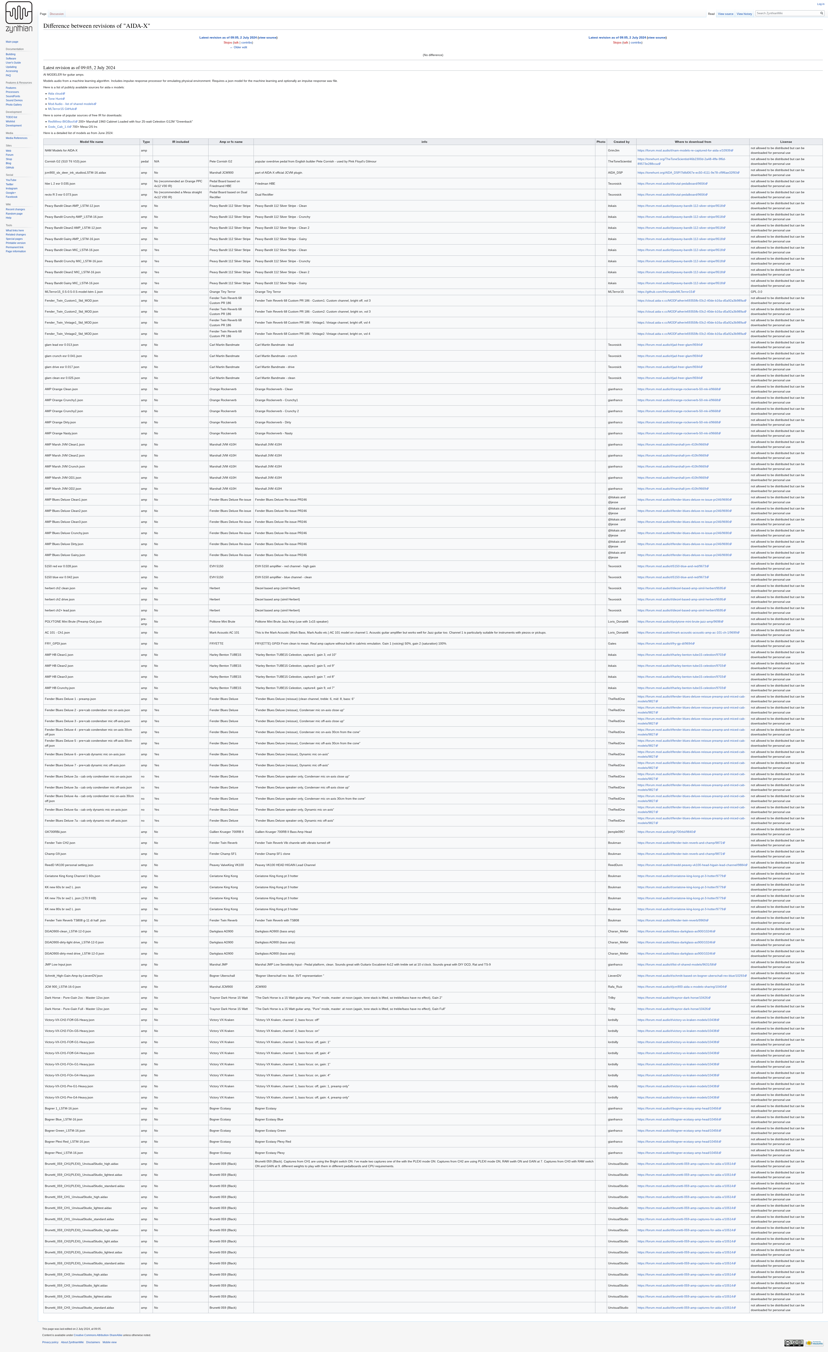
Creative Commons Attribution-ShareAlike (98, 1335)
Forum (9, 154)
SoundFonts (13, 96)
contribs (246, 42)
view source (267, 37)
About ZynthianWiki (72, 1342)
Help (8, 217)
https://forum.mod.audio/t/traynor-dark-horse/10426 (673, 997)
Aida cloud (55, 93)
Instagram (11, 188)
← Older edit (238, 47)
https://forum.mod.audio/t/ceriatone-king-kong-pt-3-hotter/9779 (680, 876)
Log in (821, 4)
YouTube (11, 180)
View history (744, 14)
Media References (16, 138)
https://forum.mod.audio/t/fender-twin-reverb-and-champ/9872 (680, 842)
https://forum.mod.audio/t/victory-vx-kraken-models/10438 (677, 1020)
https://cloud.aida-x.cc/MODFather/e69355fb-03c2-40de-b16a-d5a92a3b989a (691, 300)
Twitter (9, 184)
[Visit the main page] (19, 17)
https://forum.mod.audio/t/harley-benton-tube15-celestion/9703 (680, 654)
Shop (9, 159)
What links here (15, 230)
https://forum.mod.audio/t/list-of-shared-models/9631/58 (676, 964)
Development (14, 125)
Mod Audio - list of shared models (71, 104)
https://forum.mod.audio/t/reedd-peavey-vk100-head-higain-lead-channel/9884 (691, 865)
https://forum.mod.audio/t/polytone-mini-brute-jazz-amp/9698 (679, 621)
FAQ (8, 75)
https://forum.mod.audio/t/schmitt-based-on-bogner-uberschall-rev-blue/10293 (691, 975)
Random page (14, 213)
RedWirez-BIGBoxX (61, 121)
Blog (8, 163)
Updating (11, 67)
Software (11, 58)
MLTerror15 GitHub (61, 109)
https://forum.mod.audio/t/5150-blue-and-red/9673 (672, 566)
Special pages (14, 238)
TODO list (11, 117)
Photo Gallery (14, 104)
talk (236, 42)
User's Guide (13, 62)
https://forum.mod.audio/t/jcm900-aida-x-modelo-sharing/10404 (681, 986)
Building (11, 54)
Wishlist (10, 121)
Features (11, 87)
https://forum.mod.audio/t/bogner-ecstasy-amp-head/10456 (678, 1108)
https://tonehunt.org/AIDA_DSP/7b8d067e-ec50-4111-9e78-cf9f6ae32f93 (687, 172)
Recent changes (15, 209)
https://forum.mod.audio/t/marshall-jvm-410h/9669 (672, 444)
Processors (12, 91)
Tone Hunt (55, 98)
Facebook (11, 196)
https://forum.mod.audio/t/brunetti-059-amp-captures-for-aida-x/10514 (685, 1163)
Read (711, 14)
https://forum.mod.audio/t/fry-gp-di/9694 (665, 643)
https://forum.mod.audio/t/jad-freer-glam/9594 (669, 344)
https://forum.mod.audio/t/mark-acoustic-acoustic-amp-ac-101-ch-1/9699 (687, 632)
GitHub (10, 167)
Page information (16, 251)
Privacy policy (50, 1342)
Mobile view (110, 1342)
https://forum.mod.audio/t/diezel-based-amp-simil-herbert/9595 (680, 588)
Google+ (11, 192)
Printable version (16, 243)
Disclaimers (93, 1342)
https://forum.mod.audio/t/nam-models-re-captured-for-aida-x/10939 (684, 150)
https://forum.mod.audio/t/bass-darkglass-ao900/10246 (675, 931)
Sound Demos (14, 100)
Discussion (57, 14)
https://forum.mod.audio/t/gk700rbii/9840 (665, 831)
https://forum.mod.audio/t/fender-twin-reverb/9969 (672, 920)
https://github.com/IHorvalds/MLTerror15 (665, 291)
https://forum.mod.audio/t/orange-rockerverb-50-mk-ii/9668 (678, 389)
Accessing (12, 71)
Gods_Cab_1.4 (58, 126)
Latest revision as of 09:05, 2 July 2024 (228, 37)
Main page (12, 41)
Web (8, 150)
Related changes (16, 234)
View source (725, 14)
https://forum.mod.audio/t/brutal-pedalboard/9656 (671, 183)
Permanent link (15, 247)
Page (43, 14)
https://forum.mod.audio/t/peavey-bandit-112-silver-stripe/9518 (680, 205)
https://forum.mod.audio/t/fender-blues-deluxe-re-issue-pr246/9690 (683, 499)
